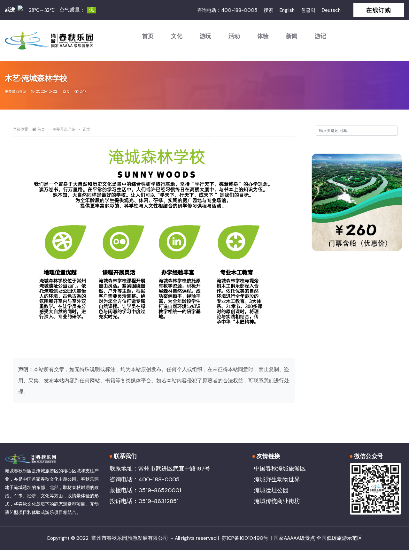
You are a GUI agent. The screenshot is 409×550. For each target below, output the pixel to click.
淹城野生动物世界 (277, 479)
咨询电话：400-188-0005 (227, 10)
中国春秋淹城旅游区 (280, 468)
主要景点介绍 (15, 91)
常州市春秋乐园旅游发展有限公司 (129, 538)
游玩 (205, 36)
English (287, 10)
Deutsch (331, 10)
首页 (148, 36)
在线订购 (378, 10)
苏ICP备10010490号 (245, 538)
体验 (263, 36)
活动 (234, 36)
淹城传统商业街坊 (277, 501)
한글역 (308, 10)
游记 (320, 36)
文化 (176, 36)
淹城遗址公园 (271, 490)
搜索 (268, 10)
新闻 (291, 36)
